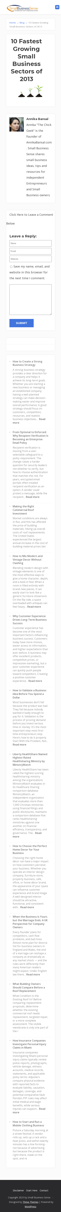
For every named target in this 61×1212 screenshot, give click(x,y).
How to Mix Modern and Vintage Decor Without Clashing (28, 559)
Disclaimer (18, 1190)
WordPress (30, 1206)
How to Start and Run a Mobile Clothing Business (28, 1123)
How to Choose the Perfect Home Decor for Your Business (30, 849)
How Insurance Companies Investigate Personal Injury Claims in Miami (29, 1044)
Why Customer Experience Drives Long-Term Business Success (30, 619)
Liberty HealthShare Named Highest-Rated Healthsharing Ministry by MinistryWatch (30, 759)
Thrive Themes (30, 1202)
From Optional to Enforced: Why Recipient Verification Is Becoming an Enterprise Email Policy (30, 437)
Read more (33, 497)
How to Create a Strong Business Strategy (27, 363)
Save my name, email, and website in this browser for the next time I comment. (29, 272)
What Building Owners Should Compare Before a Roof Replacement (29, 987)
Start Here (31, 1190)
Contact (44, 1190)
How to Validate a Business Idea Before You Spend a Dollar (29, 694)
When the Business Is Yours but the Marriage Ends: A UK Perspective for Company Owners (30, 922)
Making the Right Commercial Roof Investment (23, 510)
